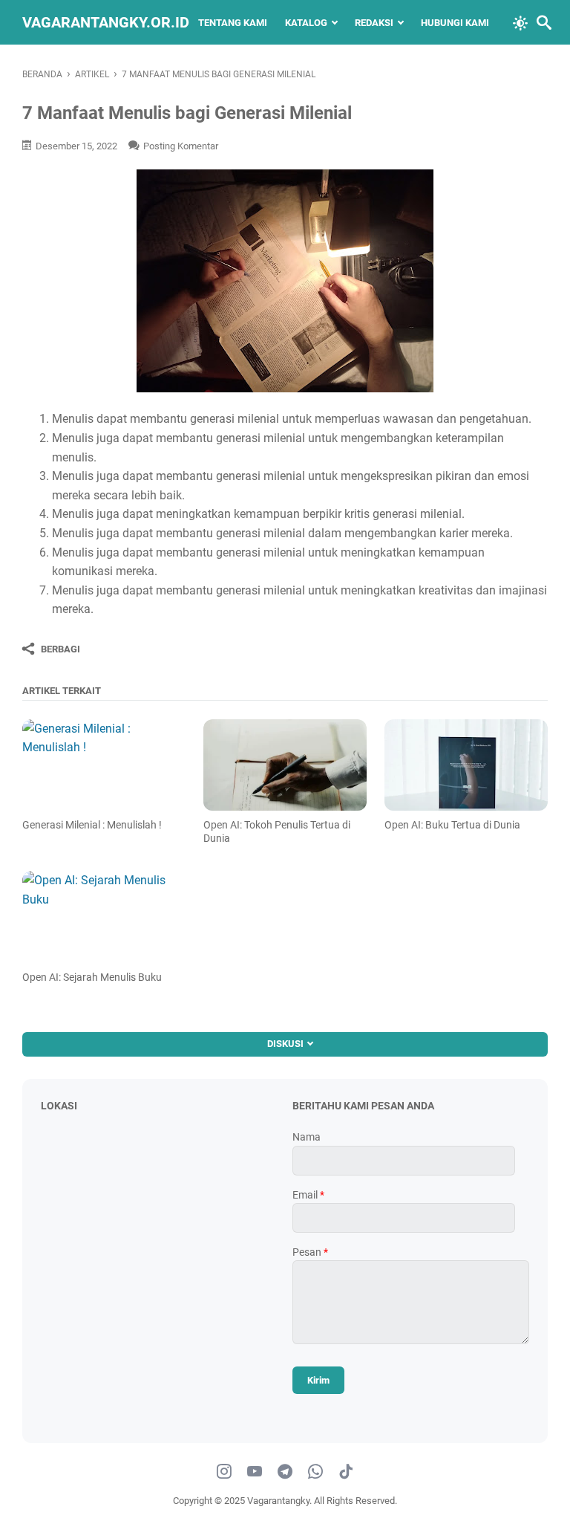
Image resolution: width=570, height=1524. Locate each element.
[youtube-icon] (254, 1472)
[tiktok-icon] (346, 1472)
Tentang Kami (232, 22)
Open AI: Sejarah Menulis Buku (92, 977)
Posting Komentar (180, 146)
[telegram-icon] (285, 1472)
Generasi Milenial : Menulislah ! (92, 825)
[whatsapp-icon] (315, 1472)
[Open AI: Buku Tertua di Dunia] (465, 765)
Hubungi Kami (455, 22)
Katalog (306, 22)
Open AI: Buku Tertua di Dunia (452, 825)
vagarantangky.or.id (105, 22)
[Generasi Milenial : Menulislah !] (103, 765)
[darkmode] (520, 21)
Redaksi (374, 22)
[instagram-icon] (224, 1472)
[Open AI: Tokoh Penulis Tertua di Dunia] (284, 765)
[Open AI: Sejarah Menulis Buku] (103, 917)
